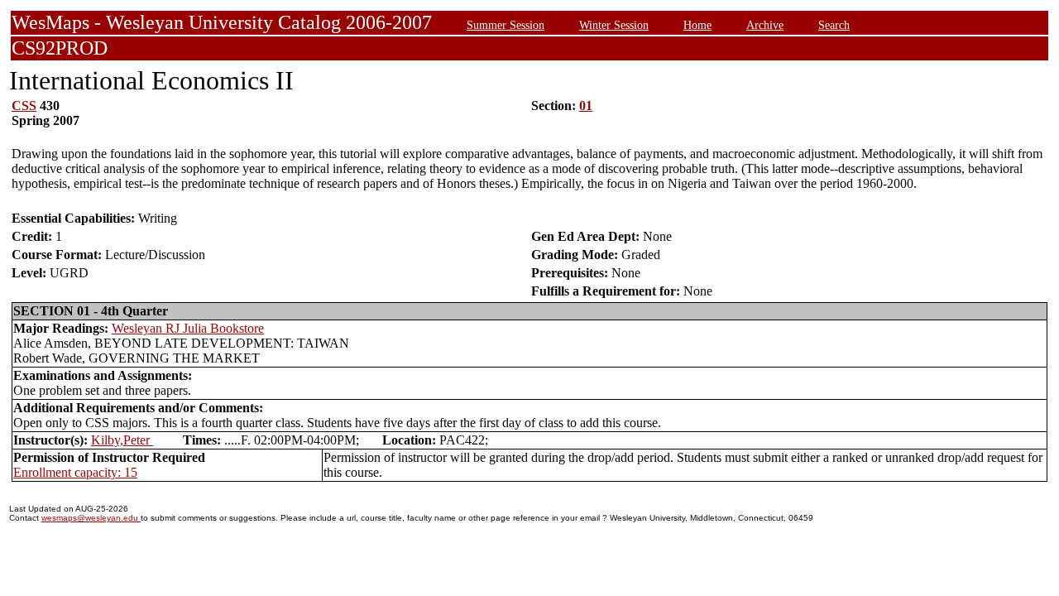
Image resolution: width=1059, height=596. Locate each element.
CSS (24, 106)
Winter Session (614, 24)
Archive (764, 24)
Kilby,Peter (122, 440)
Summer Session (505, 24)
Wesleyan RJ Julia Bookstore (188, 328)
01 (585, 106)
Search (834, 24)
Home (697, 24)
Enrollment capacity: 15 (75, 472)
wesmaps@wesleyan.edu (91, 517)
